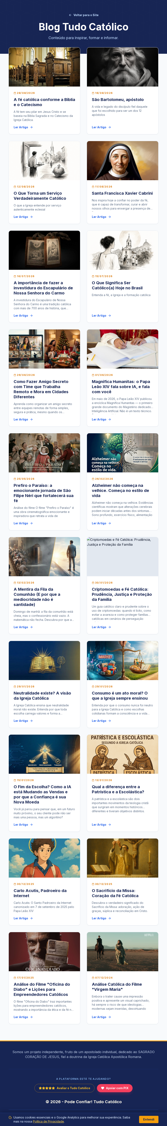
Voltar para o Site (86, 15)
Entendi (148, 1119)
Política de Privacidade (48, 1121)
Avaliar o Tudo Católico (73, 1088)
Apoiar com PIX (117, 1088)
